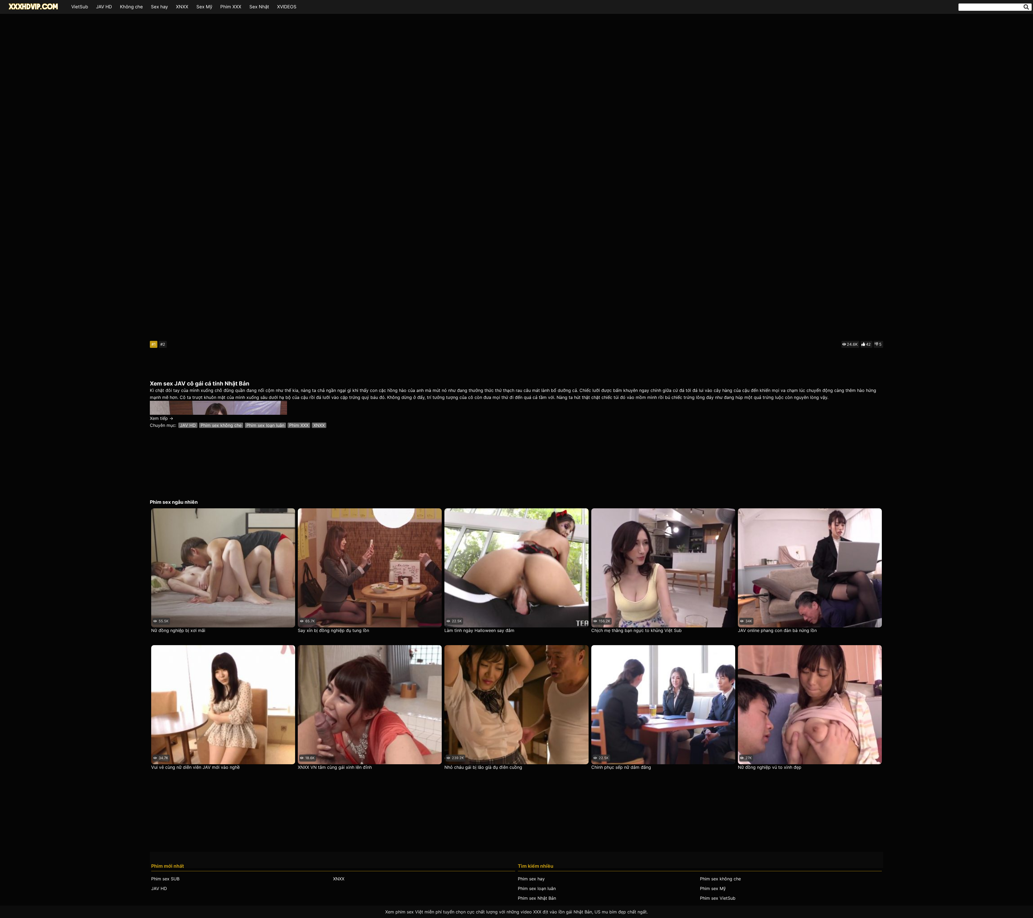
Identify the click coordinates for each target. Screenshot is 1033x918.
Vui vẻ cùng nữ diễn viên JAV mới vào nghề (195, 767)
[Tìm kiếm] (1026, 7)
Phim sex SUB (165, 878)
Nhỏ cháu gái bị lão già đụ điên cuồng (483, 767)
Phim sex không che (221, 425)
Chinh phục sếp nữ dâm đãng (621, 767)
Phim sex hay (531, 878)
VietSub (79, 6)
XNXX (182, 6)
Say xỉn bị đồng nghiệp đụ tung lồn (333, 630)
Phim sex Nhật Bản (537, 898)
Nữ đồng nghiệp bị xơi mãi (178, 630)
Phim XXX (230, 6)
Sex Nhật (259, 6)
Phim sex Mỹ (713, 888)
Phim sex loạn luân (265, 425)
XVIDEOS (286, 6)
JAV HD (104, 6)
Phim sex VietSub (717, 898)
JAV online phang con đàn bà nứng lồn (777, 630)
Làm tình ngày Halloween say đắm (479, 630)
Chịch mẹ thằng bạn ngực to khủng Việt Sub (636, 630)
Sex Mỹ (204, 6)
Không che (131, 6)
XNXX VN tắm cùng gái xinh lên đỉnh (335, 767)
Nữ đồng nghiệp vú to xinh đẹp (769, 767)
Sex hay (159, 6)
